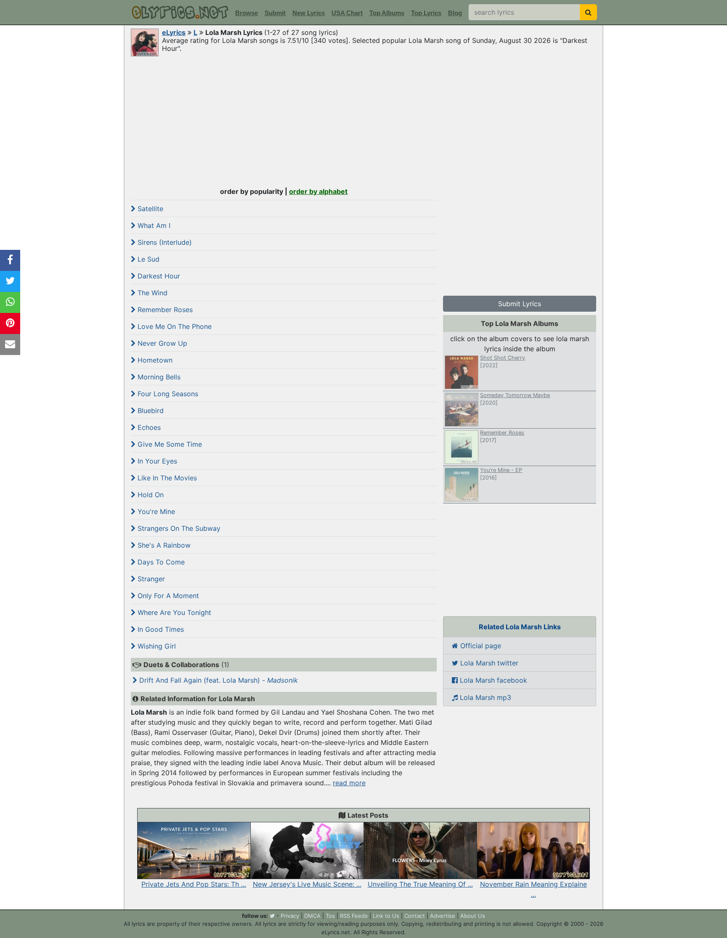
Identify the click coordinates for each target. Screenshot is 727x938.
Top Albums (386, 12)
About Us (472, 915)
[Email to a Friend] (10, 344)
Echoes (148, 427)
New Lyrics (308, 12)
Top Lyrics (426, 12)
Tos (330, 915)
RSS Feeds (354, 915)
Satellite (149, 208)
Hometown (153, 360)
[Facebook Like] (10, 260)
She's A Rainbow (163, 545)
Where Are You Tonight (173, 612)
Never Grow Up (161, 343)
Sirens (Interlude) (163, 242)
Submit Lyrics (519, 303)
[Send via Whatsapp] (10, 302)
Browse (246, 12)
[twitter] (272, 915)
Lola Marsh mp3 (484, 697)
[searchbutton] (588, 12)
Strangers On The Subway (177, 528)
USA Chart (347, 12)
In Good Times (159, 629)
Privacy (290, 915)
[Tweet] (10, 281)
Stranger (150, 579)
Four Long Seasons (166, 394)
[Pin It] (10, 323)
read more (349, 783)
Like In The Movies (166, 478)
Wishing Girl (155, 646)
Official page (479, 645)
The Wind (151, 293)
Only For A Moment (167, 595)
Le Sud (147, 259)
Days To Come (160, 562)
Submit (275, 12)
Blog (455, 12)
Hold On (149, 494)
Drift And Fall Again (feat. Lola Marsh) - (217, 680)
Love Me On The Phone (173, 326)
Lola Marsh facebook (492, 680)
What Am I (152, 225)
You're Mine (155, 511)
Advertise (442, 915)
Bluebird (149, 410)
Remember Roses (164, 309)
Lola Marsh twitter (488, 663)
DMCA (312, 915)
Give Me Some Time (168, 444)
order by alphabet (318, 191)
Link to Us (386, 915)
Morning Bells (157, 377)
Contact (414, 915)
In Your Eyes (156, 461)
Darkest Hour (157, 276)
